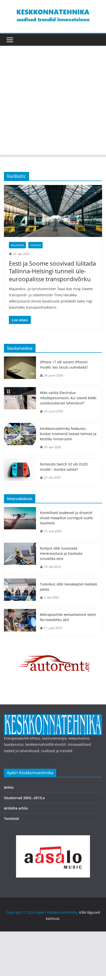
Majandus (17, 245)
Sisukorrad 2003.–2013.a (24, 797)
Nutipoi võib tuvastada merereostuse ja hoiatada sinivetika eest (61, 553)
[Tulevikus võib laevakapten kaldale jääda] (20, 592)
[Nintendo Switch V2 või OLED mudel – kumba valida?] (20, 472)
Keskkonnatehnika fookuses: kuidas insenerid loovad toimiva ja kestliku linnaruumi (68, 433)
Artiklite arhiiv (16, 808)
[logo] (53, 717)
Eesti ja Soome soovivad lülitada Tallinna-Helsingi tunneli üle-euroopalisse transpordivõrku (52, 271)
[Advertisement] (53, 101)
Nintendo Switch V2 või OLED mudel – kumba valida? (64, 467)
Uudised (35, 245)
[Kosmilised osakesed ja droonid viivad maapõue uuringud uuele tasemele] (20, 523)
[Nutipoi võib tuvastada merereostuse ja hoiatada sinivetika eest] (20, 559)
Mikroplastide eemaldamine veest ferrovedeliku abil (68, 617)
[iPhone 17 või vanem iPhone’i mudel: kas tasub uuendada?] (20, 370)
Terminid (11, 818)
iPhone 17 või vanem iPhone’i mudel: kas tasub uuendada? (64, 365)
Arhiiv (9, 787)
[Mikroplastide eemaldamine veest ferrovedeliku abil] (20, 623)
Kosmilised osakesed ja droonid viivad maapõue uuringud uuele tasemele (66, 517)
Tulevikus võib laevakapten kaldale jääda (68, 587)
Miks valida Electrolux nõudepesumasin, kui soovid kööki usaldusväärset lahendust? (68, 397)
